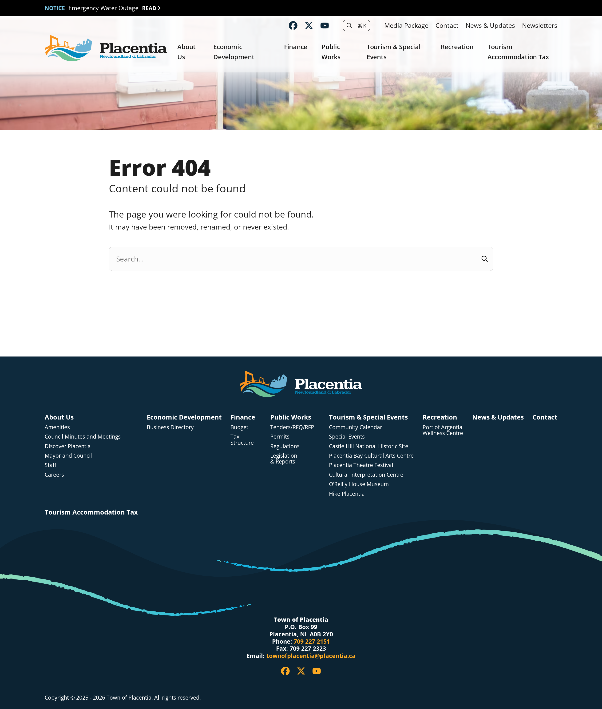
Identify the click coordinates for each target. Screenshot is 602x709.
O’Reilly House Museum (359, 484)
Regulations (285, 446)
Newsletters (539, 25)
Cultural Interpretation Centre (366, 474)
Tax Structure (242, 439)
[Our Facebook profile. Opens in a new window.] (293, 25)
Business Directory (170, 427)
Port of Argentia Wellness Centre (443, 430)
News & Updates (490, 25)
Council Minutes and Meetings (83, 436)
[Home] (106, 48)
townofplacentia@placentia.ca (311, 656)
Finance (295, 46)
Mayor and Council (68, 455)
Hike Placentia (347, 493)
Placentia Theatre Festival (361, 465)
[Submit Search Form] (485, 259)
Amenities (57, 427)
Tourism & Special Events (394, 51)
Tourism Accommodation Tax (518, 51)
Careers (54, 474)
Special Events (347, 436)
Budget (239, 427)
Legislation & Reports (283, 458)
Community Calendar (355, 427)
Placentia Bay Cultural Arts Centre (371, 455)
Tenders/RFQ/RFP (292, 427)
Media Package (406, 25)
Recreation (457, 46)
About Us (186, 51)
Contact (447, 25)
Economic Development (233, 51)
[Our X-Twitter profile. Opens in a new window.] (309, 25)
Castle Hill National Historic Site (369, 446)
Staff (50, 465)
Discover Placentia (68, 446)
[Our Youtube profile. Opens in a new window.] (324, 25)
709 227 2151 (312, 641)
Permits (279, 436)
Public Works (331, 51)
